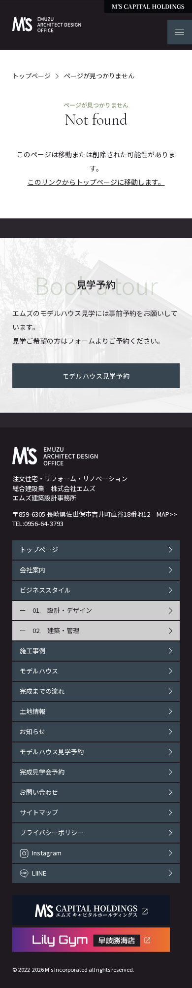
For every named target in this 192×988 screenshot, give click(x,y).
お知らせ (32, 731)
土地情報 (32, 711)
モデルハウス (39, 670)
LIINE (39, 873)
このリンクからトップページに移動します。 (96, 182)
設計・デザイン (69, 610)
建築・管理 (63, 630)
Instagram (47, 852)
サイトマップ (39, 812)
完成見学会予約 (42, 771)
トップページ (31, 76)
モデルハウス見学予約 (52, 751)
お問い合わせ (39, 792)
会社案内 (32, 569)
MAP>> (167, 514)
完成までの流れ (42, 691)
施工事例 (32, 650)
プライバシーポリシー (52, 832)
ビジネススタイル (45, 590)
